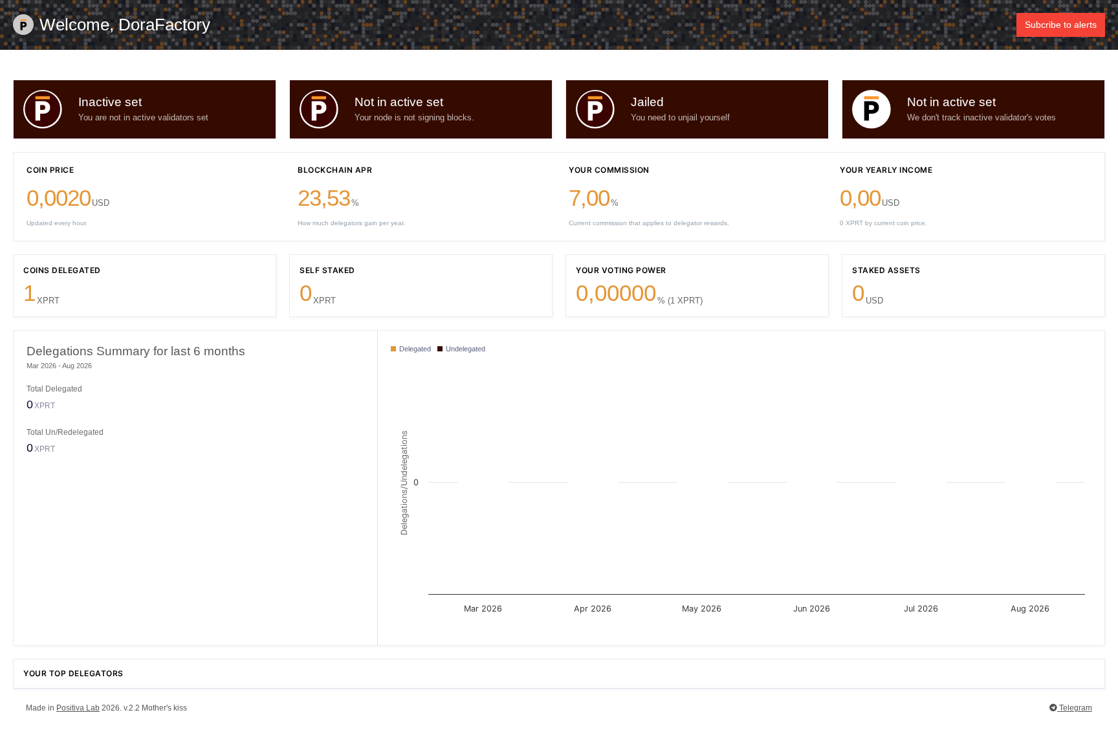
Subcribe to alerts (1061, 24)
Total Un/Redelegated (65, 432)
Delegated (414, 349)
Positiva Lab (78, 707)
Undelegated (464, 349)
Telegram (1074, 707)
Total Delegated (54, 388)
